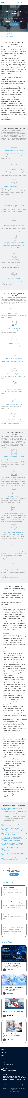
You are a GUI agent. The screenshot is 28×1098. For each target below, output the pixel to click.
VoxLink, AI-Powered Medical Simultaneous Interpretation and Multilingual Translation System (12, 965)
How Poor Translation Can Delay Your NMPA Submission (14, 1012)
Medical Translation (8, 887)
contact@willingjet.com (9, 1070)
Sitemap (10, 1091)
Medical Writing (7, 901)
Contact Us (14, 24)
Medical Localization (8, 36)
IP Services (6, 914)
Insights (3, 1055)
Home (4, 34)
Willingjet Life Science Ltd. (15, 1088)
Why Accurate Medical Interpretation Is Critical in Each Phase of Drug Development (14, 1035)
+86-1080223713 (8, 1064)
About (2, 1058)
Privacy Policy (16, 1091)
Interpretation (7, 925)
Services (11, 34)
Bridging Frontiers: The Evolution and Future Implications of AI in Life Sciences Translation (13, 989)
